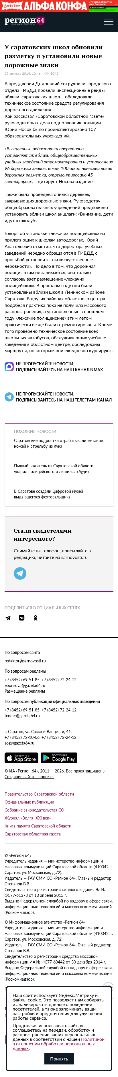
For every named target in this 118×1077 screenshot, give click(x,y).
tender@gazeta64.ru (22, 715)
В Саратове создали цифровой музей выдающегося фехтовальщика (48, 494)
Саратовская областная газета (33, 834)
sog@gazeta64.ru (19, 743)
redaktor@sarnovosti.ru (25, 661)
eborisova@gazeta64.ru (25, 685)
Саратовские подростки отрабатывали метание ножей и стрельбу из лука (58, 443)
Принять (59, 1058)
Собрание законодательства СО (34, 810)
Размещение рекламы (25, 691)
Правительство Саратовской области (39, 794)
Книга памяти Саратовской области (38, 826)
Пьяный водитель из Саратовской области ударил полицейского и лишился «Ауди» (53, 468)
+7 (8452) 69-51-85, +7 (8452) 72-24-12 (40, 679)
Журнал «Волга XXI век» (28, 818)
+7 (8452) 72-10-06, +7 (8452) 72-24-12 (40, 737)
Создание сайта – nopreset (29, 776)
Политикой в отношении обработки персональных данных (59, 1043)
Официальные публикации (29, 802)
